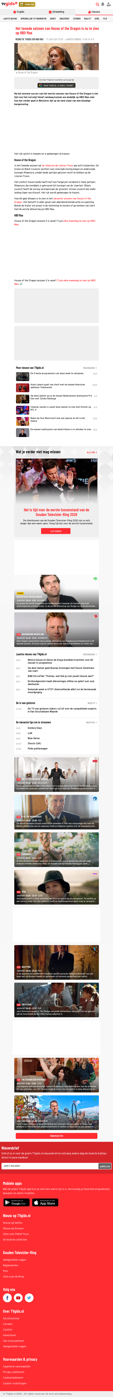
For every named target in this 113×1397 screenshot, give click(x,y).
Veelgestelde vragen (14, 1260)
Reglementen (11, 1265)
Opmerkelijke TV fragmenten (33, 18)
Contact (8, 1324)
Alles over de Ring (13, 1277)
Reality (87, 18)
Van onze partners (13, 1341)
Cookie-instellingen (14, 1383)
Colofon (8, 1330)
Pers (5, 1271)
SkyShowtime (11, 1318)
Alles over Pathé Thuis (16, 1234)
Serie (97, 18)
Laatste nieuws (10, 18)
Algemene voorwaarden (17, 1366)
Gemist (53, 18)
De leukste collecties (15, 1240)
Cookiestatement (13, 1378)
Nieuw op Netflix (12, 1223)
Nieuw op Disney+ (13, 1228)
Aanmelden (105, 1166)
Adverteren (9, 1335)
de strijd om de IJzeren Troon (57, 165)
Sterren (76, 18)
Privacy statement (13, 1372)
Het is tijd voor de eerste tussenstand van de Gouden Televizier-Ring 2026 (56, 512)
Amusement (64, 18)
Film (105, 18)
